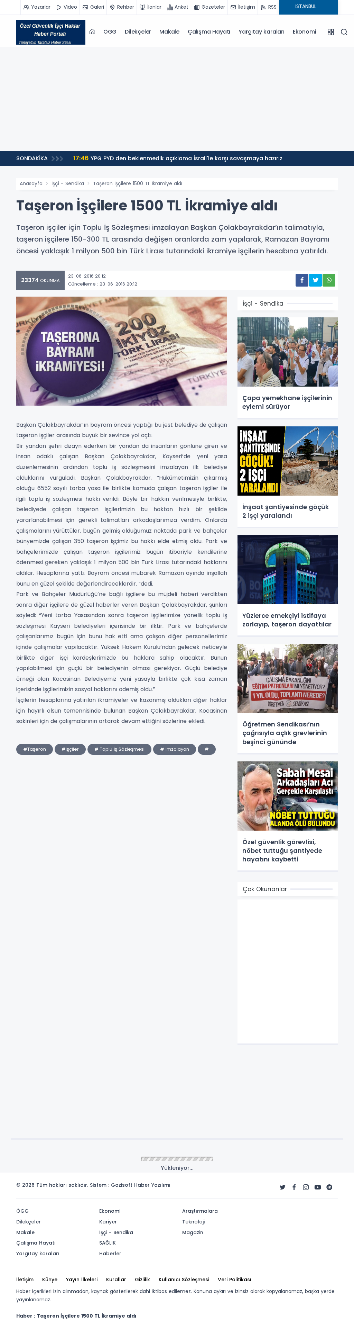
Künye (49, 1279)
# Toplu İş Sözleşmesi (119, 749)
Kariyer (108, 1221)
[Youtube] (317, 1187)
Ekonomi (304, 32)
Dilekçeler (138, 32)
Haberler (110, 1253)
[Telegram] (329, 1187)
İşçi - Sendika (68, 183)
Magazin (192, 1232)
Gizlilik (142, 1279)
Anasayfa (31, 183)
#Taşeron (34, 749)
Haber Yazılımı (152, 1185)
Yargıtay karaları (262, 32)
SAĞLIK (107, 1242)
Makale (169, 32)
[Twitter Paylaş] (315, 280)
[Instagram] (305, 1187)
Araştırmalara (200, 1211)
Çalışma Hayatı (209, 32)
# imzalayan (174, 749)
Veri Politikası (234, 1279)
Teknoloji (193, 1221)
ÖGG (110, 32)
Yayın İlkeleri (81, 1279)
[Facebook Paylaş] (302, 280)
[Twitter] (282, 1187)
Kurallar (116, 1279)
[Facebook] (294, 1187)
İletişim (25, 1279)
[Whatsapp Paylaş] (329, 280)
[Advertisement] (177, 99)
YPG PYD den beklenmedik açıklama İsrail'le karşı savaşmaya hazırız (177, 158)
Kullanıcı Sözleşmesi (184, 1279)
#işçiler (70, 749)
